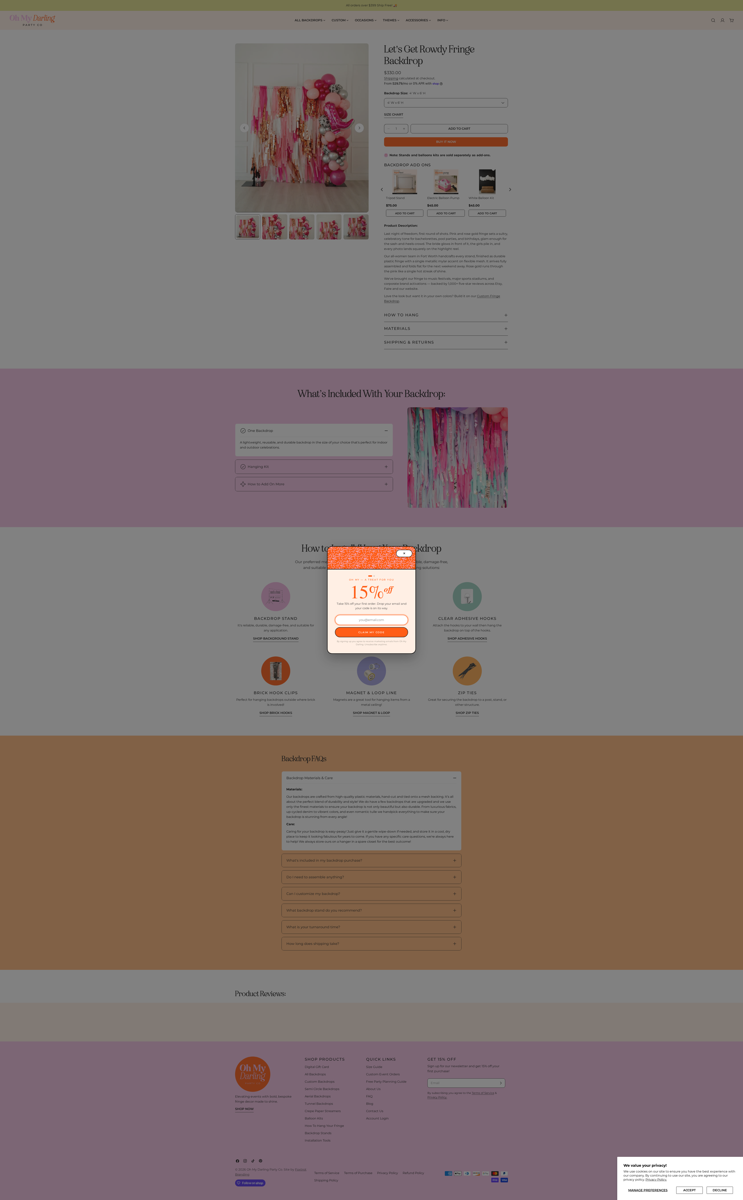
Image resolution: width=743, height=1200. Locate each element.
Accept (689, 1190)
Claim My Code (371, 632)
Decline (720, 1190)
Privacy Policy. (656, 1179)
